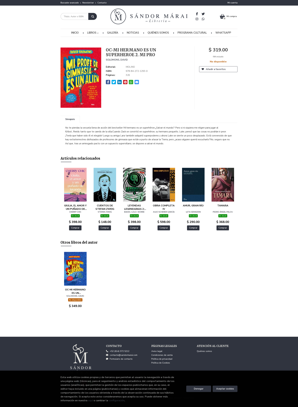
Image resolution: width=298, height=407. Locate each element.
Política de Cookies (160, 362)
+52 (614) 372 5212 (119, 351)
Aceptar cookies (225, 388)
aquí (90, 400)
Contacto (102, 2)
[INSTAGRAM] (197, 19)
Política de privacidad (161, 358)
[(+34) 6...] (203, 19)
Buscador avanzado (70, 2)
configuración (116, 400)
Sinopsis (70, 119)
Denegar (198, 388)
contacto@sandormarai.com (123, 355)
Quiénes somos (204, 351)
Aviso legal (156, 351)
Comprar (75, 227)
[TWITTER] (203, 13)
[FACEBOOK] (197, 13)
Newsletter (88, 2)
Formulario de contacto (121, 358)
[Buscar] (92, 16)
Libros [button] (92, 33)
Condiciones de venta (162, 355)
